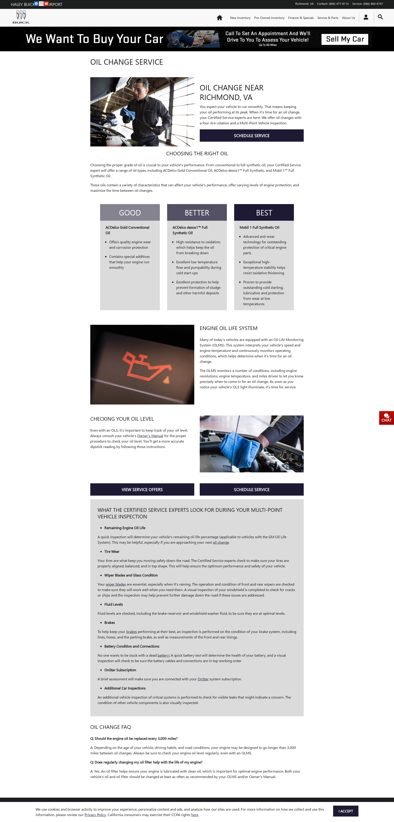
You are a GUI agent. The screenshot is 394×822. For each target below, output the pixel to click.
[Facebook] (36, 3)
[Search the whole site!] (380, 17)
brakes (131, 631)
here (194, 814)
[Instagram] (41, 3)
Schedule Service (252, 135)
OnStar (203, 678)
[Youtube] (46, 3)
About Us (348, 17)
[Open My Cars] (364, 18)
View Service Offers (142, 489)
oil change (221, 542)
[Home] (22, 18)
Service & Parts (327, 17)
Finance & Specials (301, 17)
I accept (346, 811)
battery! (164, 655)
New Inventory (240, 17)
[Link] (197, 39)
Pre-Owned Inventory (269, 17)
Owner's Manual (150, 435)
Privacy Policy (95, 814)
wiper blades (116, 584)
